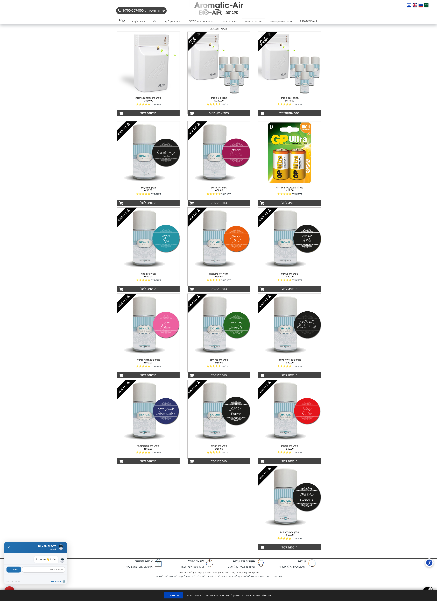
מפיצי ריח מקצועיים (281, 21)
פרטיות (198, 595)
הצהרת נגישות (204, 572)
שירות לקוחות (138, 21)
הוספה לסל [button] (148, 113)
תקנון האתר (253, 572)
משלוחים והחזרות (187, 572)
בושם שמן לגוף (173, 21)
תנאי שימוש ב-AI (221, 572)
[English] (415, 5)
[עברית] (409, 5)
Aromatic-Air (308, 21)
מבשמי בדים (230, 21)
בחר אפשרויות (289, 113)
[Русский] (421, 5)
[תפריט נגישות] (429, 562)
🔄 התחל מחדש (58, 581)
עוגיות (189, 595)
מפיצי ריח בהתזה (253, 21)
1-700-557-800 (133, 10)
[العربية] (426, 5)
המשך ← (13, 569)
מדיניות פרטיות (238, 572)
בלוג (155, 21)
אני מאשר (173, 595)
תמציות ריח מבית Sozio (202, 21)
